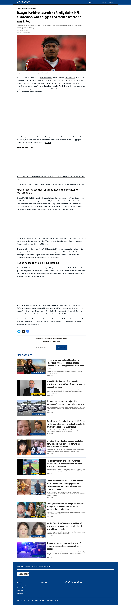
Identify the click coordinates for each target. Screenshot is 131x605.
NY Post (48, 142)
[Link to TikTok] (78, 582)
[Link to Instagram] (69, 582)
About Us (19, 582)
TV (98, 2)
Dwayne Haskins (46, 77)
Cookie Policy (20, 590)
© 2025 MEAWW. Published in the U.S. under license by (30, 566)
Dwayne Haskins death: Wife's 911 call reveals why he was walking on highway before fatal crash (50, 184)
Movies (104, 2)
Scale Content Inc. (48, 566)
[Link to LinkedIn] (81, 582)
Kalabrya (24, 86)
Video (111, 2)
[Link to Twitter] (72, 582)
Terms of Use (20, 593)
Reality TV (91, 2)
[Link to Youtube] (75, 582)
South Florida (70, 77)
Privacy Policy (20, 587)
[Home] (23, 2)
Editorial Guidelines (21, 585)
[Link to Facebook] (66, 582)
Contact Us (44, 582)
